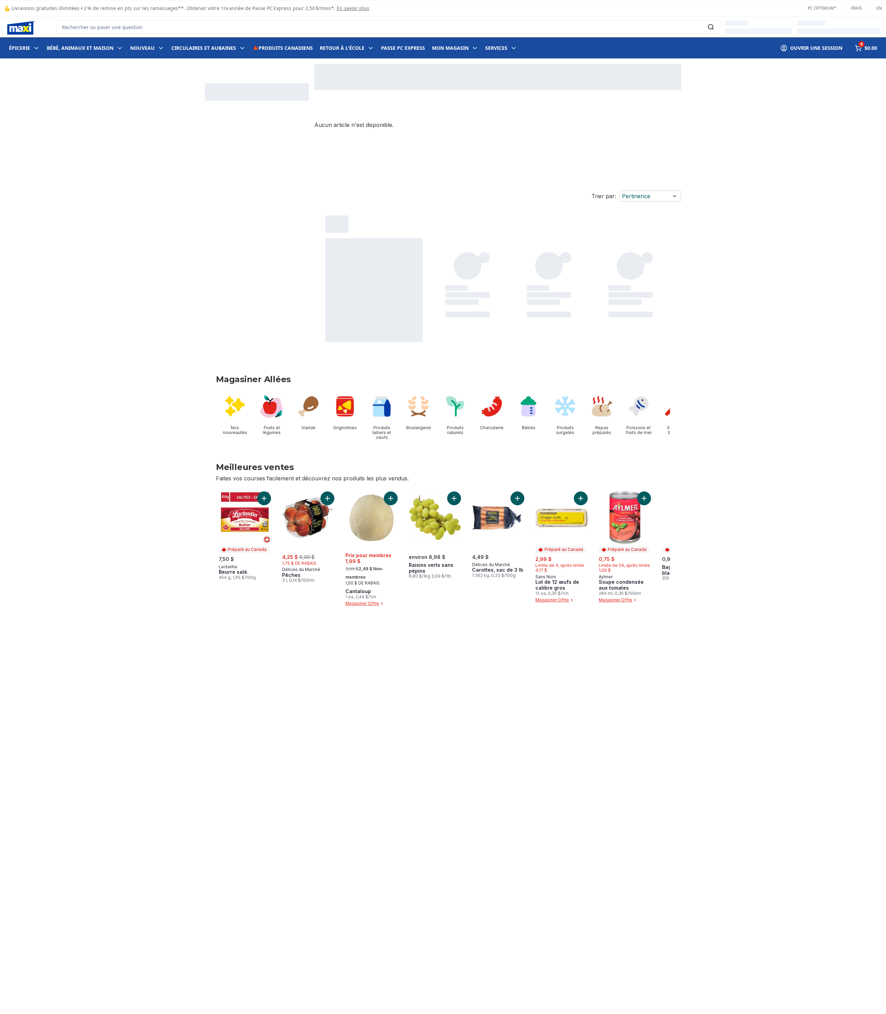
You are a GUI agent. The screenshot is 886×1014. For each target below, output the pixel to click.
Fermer (679, 995)
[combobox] (388, 27)
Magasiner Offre (362, 603)
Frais (856, 8)
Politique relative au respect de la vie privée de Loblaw (157, 1007)
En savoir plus (353, 8)
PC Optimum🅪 (822, 8)
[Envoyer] (710, 27)
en (879, 8)
